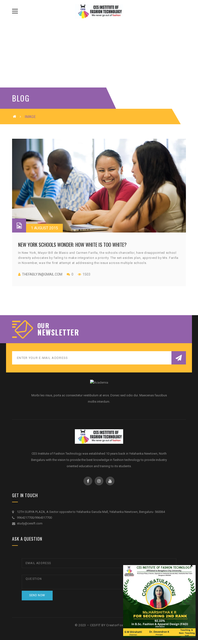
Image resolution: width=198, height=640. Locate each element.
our (43, 325)
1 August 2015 (44, 228)
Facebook (88, 481)
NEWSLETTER (58, 332)
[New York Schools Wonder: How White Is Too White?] (99, 186)
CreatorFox (114, 625)
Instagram (99, 481)
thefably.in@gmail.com (42, 274)
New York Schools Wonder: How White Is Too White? (72, 244)
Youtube (110, 481)
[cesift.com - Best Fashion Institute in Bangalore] (99, 11)
